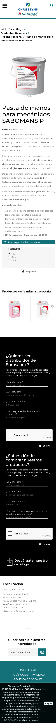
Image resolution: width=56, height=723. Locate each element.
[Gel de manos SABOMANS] (42, 308)
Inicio (5, 29)
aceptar (48, 703)
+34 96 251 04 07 (22, 604)
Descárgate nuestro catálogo (31, 562)
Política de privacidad (28, 674)
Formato (14, 248)
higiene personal (19, 168)
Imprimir (31, 271)
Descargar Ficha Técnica (23, 242)
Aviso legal (28, 670)
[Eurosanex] (28, 10)
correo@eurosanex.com (21, 611)
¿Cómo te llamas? (14, 382)
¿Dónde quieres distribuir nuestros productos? (23, 412)
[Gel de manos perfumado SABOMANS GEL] (14, 308)
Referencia (8, 129)
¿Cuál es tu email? (14, 391)
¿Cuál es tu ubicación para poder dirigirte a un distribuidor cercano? (26, 512)
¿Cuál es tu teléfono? (16, 401)
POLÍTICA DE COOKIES (28, 679)
